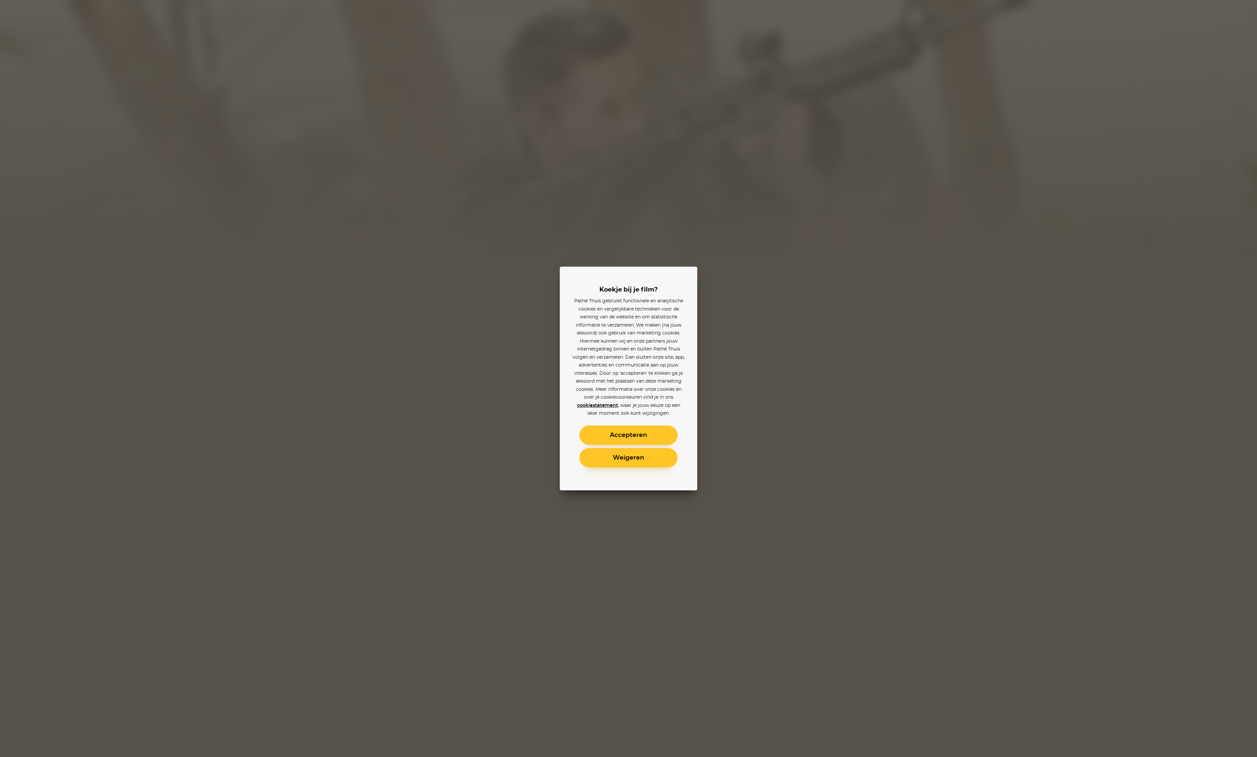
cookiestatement (597, 405)
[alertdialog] (628, 378)
